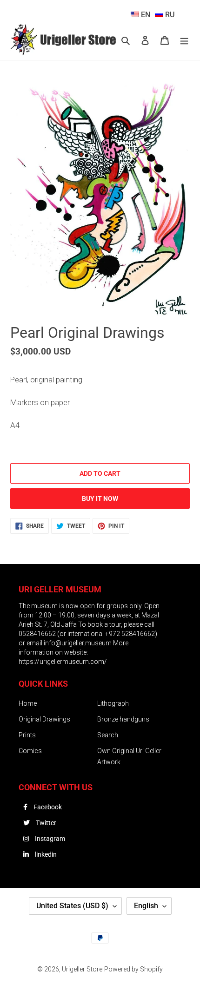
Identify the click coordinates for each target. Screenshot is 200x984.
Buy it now (100, 498)
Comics (30, 750)
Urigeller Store (82, 969)
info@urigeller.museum (78, 643)
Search (107, 735)
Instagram (49, 838)
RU (168, 14)
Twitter (45, 823)
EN (144, 14)
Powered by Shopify (133, 969)
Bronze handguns (123, 719)
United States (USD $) (72, 905)
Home (28, 703)
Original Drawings (44, 719)
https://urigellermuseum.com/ (63, 661)
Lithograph (113, 703)
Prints (27, 735)
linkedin (45, 854)
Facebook (47, 807)
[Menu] (184, 40)
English (146, 905)
